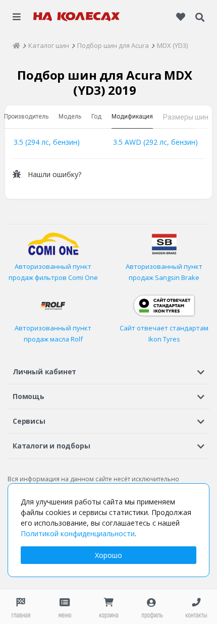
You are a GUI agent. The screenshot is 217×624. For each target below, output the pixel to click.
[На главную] (76, 16)
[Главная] (16, 45)
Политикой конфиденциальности (78, 533)
